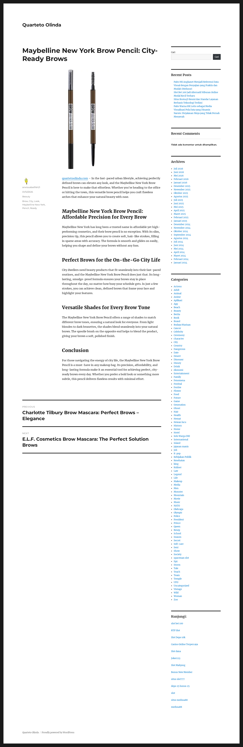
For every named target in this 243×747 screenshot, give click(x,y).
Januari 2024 (180, 262)
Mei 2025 (178, 207)
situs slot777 (178, 679)
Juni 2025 (179, 203)
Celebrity (178, 331)
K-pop (177, 453)
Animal (177, 293)
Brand (177, 321)
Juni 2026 (179, 172)
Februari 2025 (181, 217)
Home (177, 429)
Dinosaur (178, 359)
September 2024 (182, 234)
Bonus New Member (181, 672)
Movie (177, 498)
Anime (177, 297)
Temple (178, 578)
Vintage (178, 589)
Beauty (26, 196)
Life (176, 477)
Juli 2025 (178, 200)
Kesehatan (179, 460)
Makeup (178, 481)
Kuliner (178, 467)
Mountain (179, 495)
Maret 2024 (180, 255)
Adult (176, 290)
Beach (177, 307)
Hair (176, 411)
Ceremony (179, 335)
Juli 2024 (178, 241)
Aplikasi (178, 300)
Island (177, 443)
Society (177, 554)
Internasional (181, 439)
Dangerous (179, 349)
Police (177, 516)
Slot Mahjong (178, 665)
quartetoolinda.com (75, 178)
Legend (178, 474)
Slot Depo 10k (178, 637)
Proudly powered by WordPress (58, 732)
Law (176, 471)
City (31, 201)
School (177, 533)
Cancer (177, 328)
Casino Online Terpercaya (184, 644)
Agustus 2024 (181, 238)
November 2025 (182, 189)
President (179, 519)
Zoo (176, 599)
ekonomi (178, 370)
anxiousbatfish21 (31, 187)
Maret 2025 (180, 214)
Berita (177, 314)
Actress (178, 286)
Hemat (177, 418)
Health (177, 415)
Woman (178, 596)
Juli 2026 (178, 168)
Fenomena (179, 380)
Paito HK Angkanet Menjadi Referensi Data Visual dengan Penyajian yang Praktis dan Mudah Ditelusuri (196, 85)
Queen (177, 526)
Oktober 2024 (181, 231)
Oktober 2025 (181, 193)
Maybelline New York (33, 204)
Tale (176, 568)
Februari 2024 (181, 259)
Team (177, 575)
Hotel (177, 432)
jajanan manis (181, 446)
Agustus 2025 (181, 196)
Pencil (25, 208)
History (178, 425)
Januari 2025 (180, 221)
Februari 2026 (181, 179)
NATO (177, 505)
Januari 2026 (180, 182)
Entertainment (181, 373)
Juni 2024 (179, 245)
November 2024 (182, 227)
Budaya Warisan (182, 324)
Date (176, 352)
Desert (177, 356)
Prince (177, 523)
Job (175, 450)
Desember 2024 (182, 224)
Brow (25, 201)
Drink (177, 366)
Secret (177, 540)
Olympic (178, 512)
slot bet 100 (177, 623)
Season (177, 537)
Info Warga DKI (182, 436)
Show (177, 551)
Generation (180, 404)
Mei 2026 (179, 175)
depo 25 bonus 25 (180, 686)
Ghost (177, 408)
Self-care (178, 544)
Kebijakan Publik (182, 457)
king (176, 464)
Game (177, 401)
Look (36, 201)
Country (178, 345)
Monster (178, 491)
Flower (177, 390)
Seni (176, 547)
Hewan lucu (180, 422)
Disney (177, 363)
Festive (177, 387)
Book (176, 317)
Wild (176, 592)
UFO (176, 582)
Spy (176, 561)
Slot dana (176, 651)
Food (176, 394)
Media (177, 484)
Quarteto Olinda (41, 25)
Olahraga (178, 509)
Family (177, 377)
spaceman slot (181, 557)
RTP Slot (175, 630)
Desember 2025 (182, 186)
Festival (178, 384)
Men (176, 488)
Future (177, 397)
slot (173, 693)
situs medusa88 (179, 700)
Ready (33, 208)
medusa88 (176, 707)
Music (177, 502)
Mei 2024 (178, 248)
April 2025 (179, 210)
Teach (177, 571)
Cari (173, 52)
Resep (177, 530)
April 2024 (179, 252)
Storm (177, 564)
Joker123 (175, 658)
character (179, 338)
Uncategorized (181, 585)
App (176, 304)
